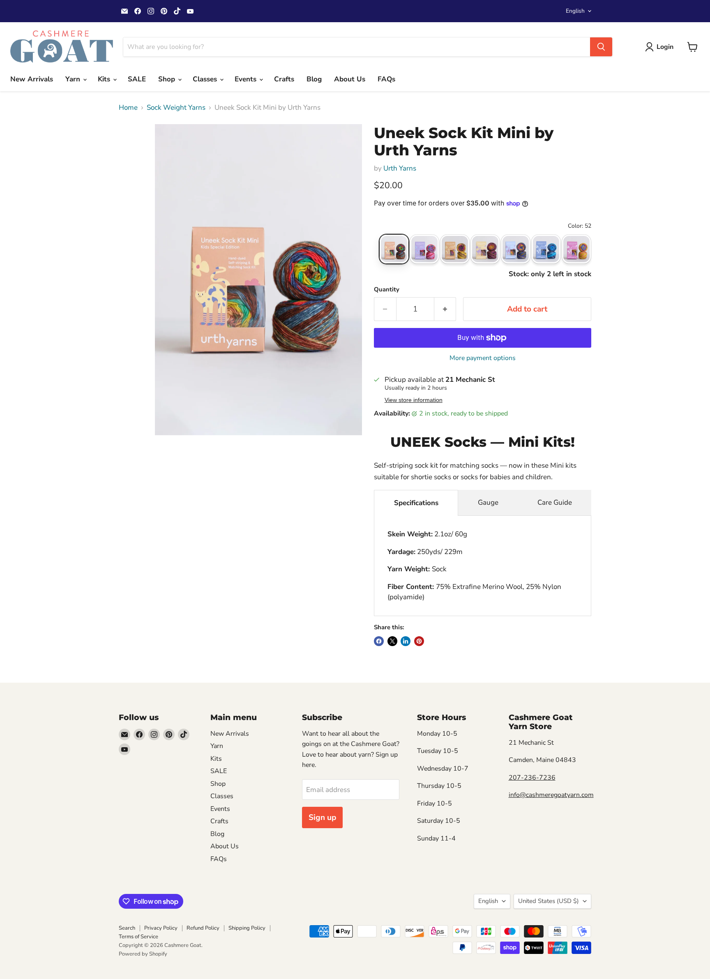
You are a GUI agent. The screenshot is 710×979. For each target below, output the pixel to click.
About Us (349, 79)
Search (127, 928)
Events (246, 79)
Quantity (386, 289)
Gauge (488, 502)
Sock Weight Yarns (176, 108)
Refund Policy (203, 928)
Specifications (416, 503)
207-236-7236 (532, 777)
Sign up (322, 817)
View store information (414, 400)
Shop (167, 79)
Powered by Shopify (143, 954)
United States (548, 901)
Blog (314, 79)
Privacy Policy (161, 928)
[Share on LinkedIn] (405, 641)
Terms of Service (138, 936)
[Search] (601, 46)
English (575, 11)
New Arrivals (31, 79)
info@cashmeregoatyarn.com (551, 794)
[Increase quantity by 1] (445, 309)
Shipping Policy (246, 928)
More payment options (483, 358)
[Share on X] (392, 641)
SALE (137, 79)
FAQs (386, 79)
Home (128, 108)
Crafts (284, 79)
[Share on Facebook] (379, 641)
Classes (206, 79)
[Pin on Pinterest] (419, 641)
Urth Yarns (399, 168)
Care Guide (554, 502)
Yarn (73, 79)
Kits (105, 79)
